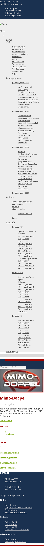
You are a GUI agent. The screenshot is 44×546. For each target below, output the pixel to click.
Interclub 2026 (17, 227)
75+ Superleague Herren (27, 258)
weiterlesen (6, 420)
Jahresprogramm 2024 (20, 147)
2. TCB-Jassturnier (25, 179)
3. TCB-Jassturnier (25, 176)
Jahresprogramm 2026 (20, 83)
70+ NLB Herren (24, 345)
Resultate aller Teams (26, 236)
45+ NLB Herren (24, 246)
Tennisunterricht (18, 64)
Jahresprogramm (14, 78)
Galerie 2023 (11, 527)
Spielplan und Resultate (27, 231)
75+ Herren (22, 312)
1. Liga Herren (23, 239)
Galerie (14, 74)
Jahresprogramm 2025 (20, 111)
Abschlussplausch (24, 116)
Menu (2, 31)
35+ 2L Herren (23, 335)
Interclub (15, 207)
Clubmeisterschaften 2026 (28, 99)
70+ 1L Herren (23, 347)
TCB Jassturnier (24, 135)
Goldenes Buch (17, 71)
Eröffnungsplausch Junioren (28, 181)
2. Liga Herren (23, 241)
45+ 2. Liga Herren (25, 249)
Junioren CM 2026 (25, 214)
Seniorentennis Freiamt (16, 512)
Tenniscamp (22, 133)
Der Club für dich (18, 47)
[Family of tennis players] (22, 381)
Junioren (10, 197)
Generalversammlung (26, 130)
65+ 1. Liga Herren (25, 253)
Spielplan (21, 280)
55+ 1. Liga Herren (25, 304)
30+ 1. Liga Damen (25, 263)
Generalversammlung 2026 (28, 97)
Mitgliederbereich (13, 13)
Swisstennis (10, 505)
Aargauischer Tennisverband (18, 507)
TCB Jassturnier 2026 (26, 92)
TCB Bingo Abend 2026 (27, 95)
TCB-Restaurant (18, 69)
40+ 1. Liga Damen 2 (26, 268)
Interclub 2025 (17, 273)
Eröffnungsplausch (25, 87)
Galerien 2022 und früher (17, 529)
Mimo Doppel (23, 90)
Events (14, 218)
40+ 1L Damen (23, 328)
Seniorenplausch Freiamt (27, 174)
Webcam (15, 59)
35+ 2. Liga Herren (25, 244)
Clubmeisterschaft (19, 209)
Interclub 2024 (17, 316)
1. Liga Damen (23, 323)
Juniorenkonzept (18, 204)
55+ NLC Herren (24, 251)
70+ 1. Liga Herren (25, 256)
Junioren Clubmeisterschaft (28, 123)
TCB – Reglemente (13, 15)
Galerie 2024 (11, 524)
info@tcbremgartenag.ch (11, 4)
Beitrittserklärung (13, 11)
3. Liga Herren (23, 297)
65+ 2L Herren (23, 343)
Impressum (10, 539)
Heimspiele (22, 234)
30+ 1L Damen (23, 325)
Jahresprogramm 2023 (20, 193)
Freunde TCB (12, 352)
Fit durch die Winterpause (27, 154)
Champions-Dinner (25, 126)
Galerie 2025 (11, 522)
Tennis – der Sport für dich (22, 202)
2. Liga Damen (23, 261)
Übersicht (21, 152)
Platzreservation (18, 62)
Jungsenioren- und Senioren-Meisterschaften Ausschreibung (29, 104)
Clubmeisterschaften (25, 128)
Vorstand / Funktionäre (20, 54)
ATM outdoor (11, 510)
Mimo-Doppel (11, 8)
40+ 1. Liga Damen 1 (26, 266)
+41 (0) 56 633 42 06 (9, 2)
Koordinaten (17, 57)
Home (9, 40)
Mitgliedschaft (17, 49)
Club (8, 42)
